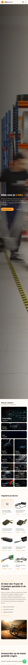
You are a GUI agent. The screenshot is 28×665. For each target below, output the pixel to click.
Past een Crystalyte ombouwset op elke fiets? (12, 661)
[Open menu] (25, 2)
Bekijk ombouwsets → (7, 209)
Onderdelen (18, 209)
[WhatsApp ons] (24, 661)
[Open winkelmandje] (23, 2)
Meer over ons (4, 615)
